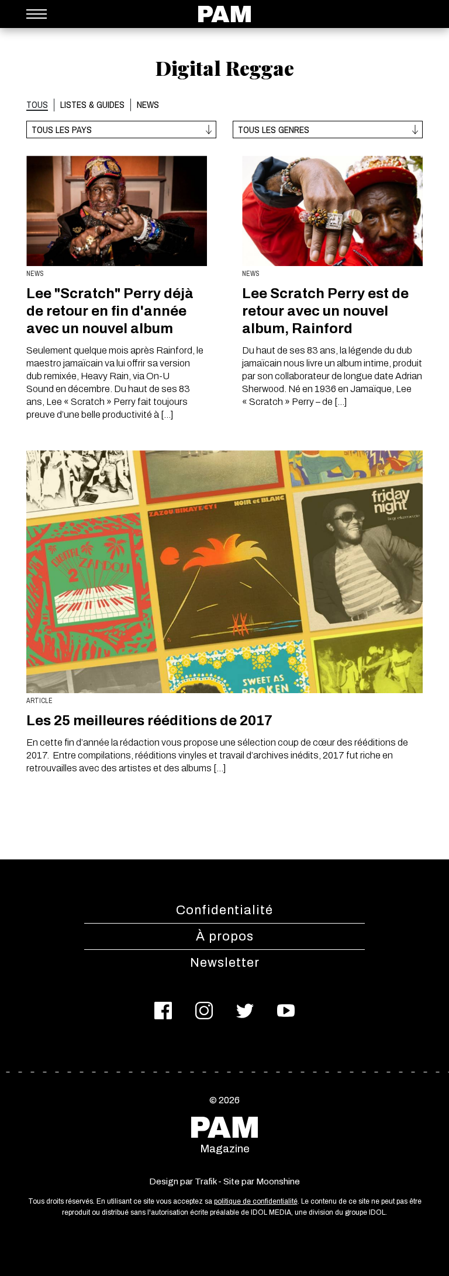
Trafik (205, 1181)
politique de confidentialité (256, 1201)
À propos (225, 936)
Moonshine (278, 1181)
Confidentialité (224, 910)
